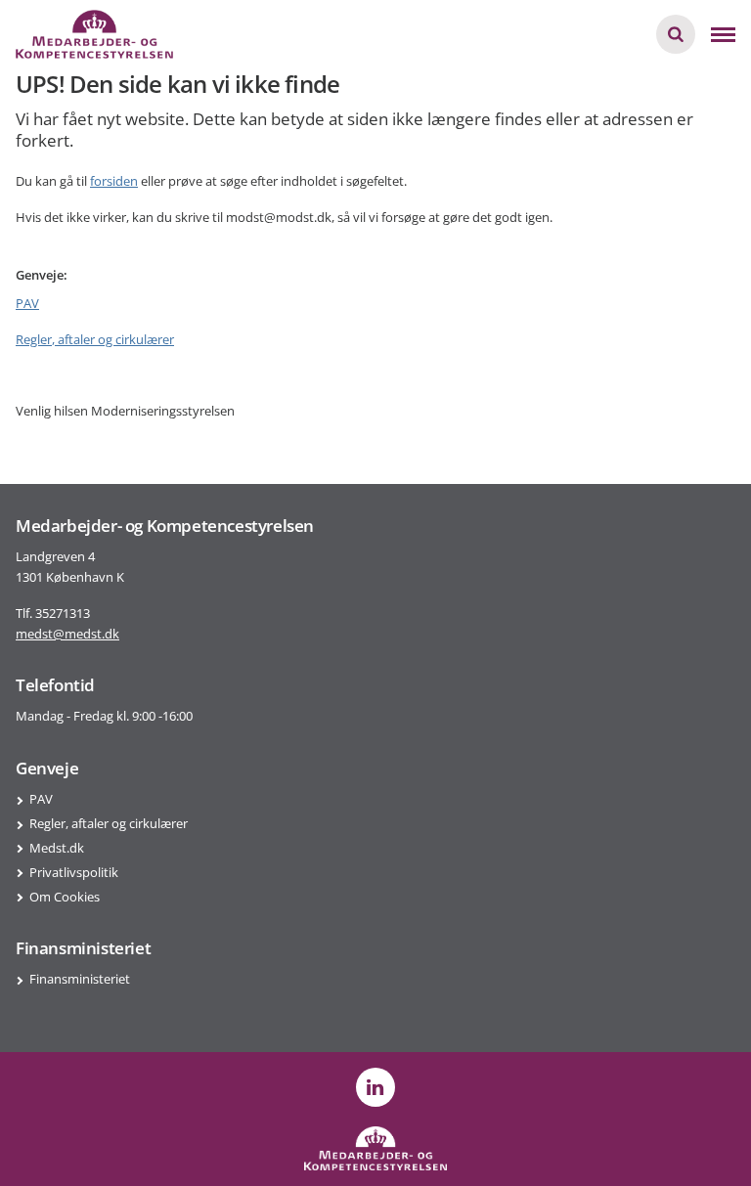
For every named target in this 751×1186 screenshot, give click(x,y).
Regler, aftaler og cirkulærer (95, 339)
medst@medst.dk (67, 633)
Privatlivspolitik (73, 872)
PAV (27, 303)
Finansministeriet (79, 979)
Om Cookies (64, 896)
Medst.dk (56, 848)
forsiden (114, 181)
